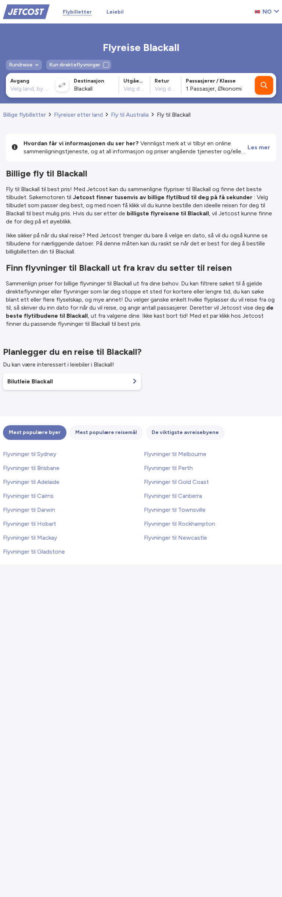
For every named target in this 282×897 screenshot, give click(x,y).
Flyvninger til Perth (168, 467)
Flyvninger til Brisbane (31, 467)
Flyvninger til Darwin (29, 509)
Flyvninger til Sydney (29, 454)
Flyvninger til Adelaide (31, 481)
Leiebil (115, 12)
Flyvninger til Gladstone (34, 551)
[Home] (26, 11)
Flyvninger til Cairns (28, 495)
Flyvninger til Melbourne (175, 454)
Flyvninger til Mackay (30, 537)
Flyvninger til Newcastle (175, 537)
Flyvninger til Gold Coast (176, 481)
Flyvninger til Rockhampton (179, 523)
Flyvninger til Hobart (29, 523)
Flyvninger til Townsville (175, 509)
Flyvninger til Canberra (173, 495)
